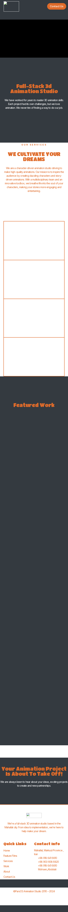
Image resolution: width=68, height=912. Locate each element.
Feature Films (10, 855)
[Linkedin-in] (34, 901)
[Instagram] (41, 901)
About (6, 871)
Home (6, 850)
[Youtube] (48, 901)
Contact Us (9, 876)
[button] (33, 6)
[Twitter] (26, 901)
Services (8, 861)
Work (6, 866)
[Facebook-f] (19, 901)
